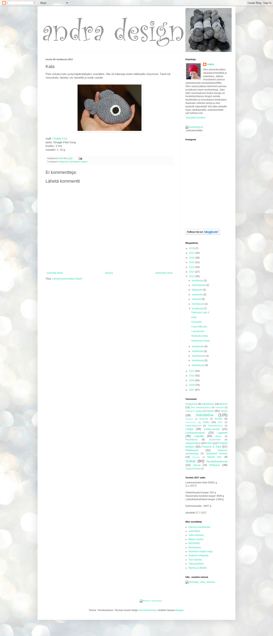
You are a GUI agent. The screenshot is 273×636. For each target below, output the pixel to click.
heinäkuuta (198, 304)
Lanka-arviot (212, 429)
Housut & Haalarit (194, 411)
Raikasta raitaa (199, 335)
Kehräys (189, 419)
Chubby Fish (60, 138)
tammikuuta (198, 365)
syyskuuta (197, 294)
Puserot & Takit (211, 446)
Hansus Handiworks (199, 527)
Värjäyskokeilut (192, 468)
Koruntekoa (190, 422)
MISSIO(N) (194, 543)
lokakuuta (197, 289)
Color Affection (199, 326)
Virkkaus (214, 465)
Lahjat (189, 429)
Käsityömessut (215, 425)
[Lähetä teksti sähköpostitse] (80, 158)
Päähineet (191, 450)
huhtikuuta (198, 351)
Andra (210, 64)
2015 (192, 262)
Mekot (218, 436)
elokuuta (197, 299)
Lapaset (222, 432)
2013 (192, 271)
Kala (193, 317)
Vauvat (196, 465)
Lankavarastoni (195, 432)
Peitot (209, 443)
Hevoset (219, 407)
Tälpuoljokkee (196, 563)
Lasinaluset (197, 331)
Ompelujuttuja (193, 443)
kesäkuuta (198, 308)
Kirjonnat (203, 419)
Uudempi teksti (55, 273)
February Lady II (200, 312)
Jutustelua (204, 415)
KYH (220, 422)
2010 (192, 375)
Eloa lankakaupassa (201, 407)
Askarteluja (208, 404)
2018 (192, 248)
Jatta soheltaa (196, 535)
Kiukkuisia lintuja (200, 340)
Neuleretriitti (214, 439)
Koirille (218, 418)
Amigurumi (63, 161)
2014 (192, 267)
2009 (192, 380)
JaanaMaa (194, 531)
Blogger (179, 610)
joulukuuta (198, 280)
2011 (192, 371)
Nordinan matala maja (200, 551)
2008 (192, 385)
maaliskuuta (199, 355)
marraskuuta (199, 285)
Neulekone (191, 439)
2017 (192, 253)
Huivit (210, 410)
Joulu (224, 410)
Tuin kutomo (195, 559)
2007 (192, 389)
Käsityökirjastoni (193, 425)
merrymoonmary (147, 610)
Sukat (190, 461)
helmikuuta (198, 360)
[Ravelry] (194, 127)
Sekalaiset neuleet (78, 161)
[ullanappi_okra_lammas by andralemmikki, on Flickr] (200, 582)
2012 (192, 276)
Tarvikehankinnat (216, 461)
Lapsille (199, 436)
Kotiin (206, 422)
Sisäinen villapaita (198, 555)
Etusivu (109, 273)
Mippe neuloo (195, 539)
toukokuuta (198, 346)
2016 (192, 257)
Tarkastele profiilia (195, 117)
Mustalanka (194, 547)
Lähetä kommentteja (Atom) (67, 278)
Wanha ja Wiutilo (197, 567)
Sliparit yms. (214, 457)
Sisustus (196, 457)
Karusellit (196, 321)
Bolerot (223, 404)
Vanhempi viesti (163, 273)
